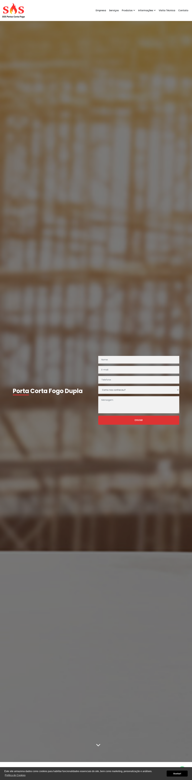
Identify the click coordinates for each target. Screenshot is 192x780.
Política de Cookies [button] (15, 775)
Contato (183, 10)
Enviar (139, 420)
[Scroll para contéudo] (98, 745)
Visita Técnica (167, 10)
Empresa (101, 10)
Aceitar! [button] (177, 773)
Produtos (127, 10)
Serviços (114, 10)
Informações (146, 10)
